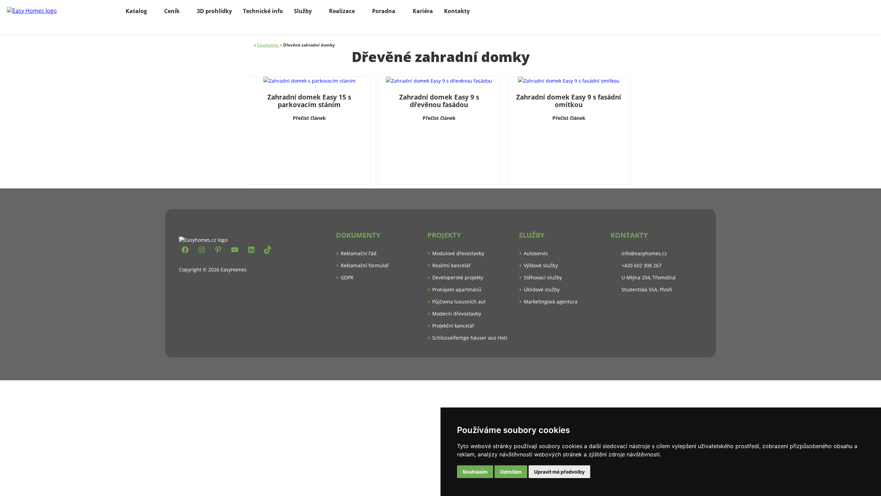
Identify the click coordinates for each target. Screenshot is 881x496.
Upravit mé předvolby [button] (559, 472)
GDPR (347, 277)
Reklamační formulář (365, 265)
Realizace (342, 11)
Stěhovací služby (543, 277)
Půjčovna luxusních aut (459, 301)
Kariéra (423, 11)
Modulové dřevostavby (458, 253)
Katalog (136, 11)
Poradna (383, 11)
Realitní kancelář (451, 265)
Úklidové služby (542, 289)
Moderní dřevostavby (456, 313)
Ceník (172, 11)
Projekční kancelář (453, 325)
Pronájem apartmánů (456, 289)
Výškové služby (541, 265)
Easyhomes (268, 45)
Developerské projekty (457, 277)
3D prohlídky (214, 11)
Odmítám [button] (511, 472)
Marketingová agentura (550, 301)
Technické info (263, 11)
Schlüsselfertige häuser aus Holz (470, 337)
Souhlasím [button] (475, 472)
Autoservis (536, 253)
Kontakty (457, 11)
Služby (303, 11)
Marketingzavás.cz (440, 369)
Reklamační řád (358, 253)
